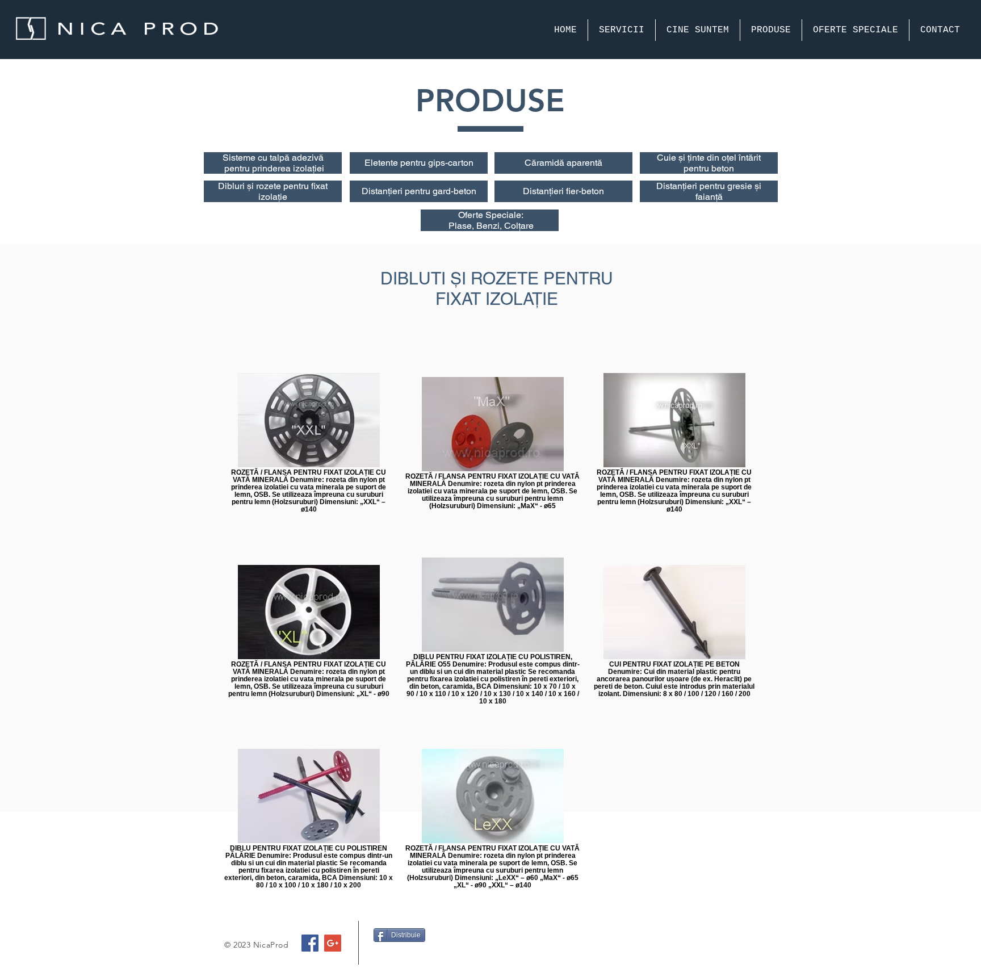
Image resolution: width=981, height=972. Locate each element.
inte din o (708, 157)
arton (462, 162)
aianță (710, 196)
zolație (274, 196)
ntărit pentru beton (722, 163)
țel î (734, 157)
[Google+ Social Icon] (332, 943)
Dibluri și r (238, 186)
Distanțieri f (547, 191)
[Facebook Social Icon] (309, 943)
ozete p (273, 186)
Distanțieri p (386, 191)
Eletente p (384, 162)
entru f (302, 186)
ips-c (442, 162)
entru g (419, 162)
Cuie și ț (673, 157)
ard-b (448, 191)
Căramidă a (548, 162)
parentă (587, 162)
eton (467, 191)
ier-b (578, 191)
